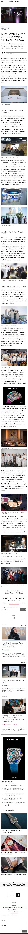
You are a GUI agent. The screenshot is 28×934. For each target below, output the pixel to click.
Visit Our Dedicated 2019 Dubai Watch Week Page (14, 592)
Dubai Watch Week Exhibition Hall (9, 553)
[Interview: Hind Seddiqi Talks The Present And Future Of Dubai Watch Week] (14, 633)
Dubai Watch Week (16, 61)
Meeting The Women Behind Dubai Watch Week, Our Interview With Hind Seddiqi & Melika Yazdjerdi (13, 718)
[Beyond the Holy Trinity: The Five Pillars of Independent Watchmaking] (14, 821)
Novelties (4, 624)
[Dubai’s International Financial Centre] (14, 315)
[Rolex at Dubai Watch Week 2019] (14, 196)
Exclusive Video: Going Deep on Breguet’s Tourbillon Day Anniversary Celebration (13, 784)
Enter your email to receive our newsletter (11, 607)
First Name (4, 920)
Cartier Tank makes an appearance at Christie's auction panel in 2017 (13, 513)
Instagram (13, 258)
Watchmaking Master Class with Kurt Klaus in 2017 (12, 468)
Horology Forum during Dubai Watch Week (11, 157)
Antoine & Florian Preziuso (7, 448)
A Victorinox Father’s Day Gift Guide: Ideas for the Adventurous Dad (13, 794)
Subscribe (13, 891)
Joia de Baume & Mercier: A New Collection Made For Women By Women (13, 853)
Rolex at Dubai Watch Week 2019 (9, 206)
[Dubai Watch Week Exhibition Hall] (14, 543)
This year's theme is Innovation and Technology (12, 280)
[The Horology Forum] (14, 357)
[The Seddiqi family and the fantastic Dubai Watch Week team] (14, 575)
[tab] (14, 617)
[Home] (14, 1)
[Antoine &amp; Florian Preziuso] (14, 438)
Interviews (4, 696)
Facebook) (20, 258)
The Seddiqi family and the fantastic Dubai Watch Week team (13, 585)
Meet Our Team (14, 905)
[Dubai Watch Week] (14, 94)
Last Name (4, 925)
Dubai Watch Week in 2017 (7, 225)
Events (2, 27)
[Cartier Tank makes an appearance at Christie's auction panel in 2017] (14, 502)
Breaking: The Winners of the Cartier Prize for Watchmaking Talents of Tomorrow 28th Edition (14, 790)
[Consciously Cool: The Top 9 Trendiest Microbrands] (14, 864)
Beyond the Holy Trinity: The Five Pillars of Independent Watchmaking (11, 831)
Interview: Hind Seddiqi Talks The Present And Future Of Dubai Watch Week (12, 645)
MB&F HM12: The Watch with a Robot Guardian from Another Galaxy (12, 799)
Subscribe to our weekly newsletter (14, 599)
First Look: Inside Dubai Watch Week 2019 (13, 681)
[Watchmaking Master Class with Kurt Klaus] (14, 458)
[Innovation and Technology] (14, 271)
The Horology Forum (5, 367)
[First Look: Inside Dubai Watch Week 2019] (14, 671)
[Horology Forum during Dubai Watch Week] (14, 146)
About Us (14, 902)
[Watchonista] (3, 53)
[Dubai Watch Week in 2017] (14, 215)
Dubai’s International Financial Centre (9, 325)
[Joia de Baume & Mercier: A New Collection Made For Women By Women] (14, 842)
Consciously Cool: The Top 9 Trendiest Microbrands (13, 874)
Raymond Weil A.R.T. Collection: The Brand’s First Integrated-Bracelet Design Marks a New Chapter (14, 804)
